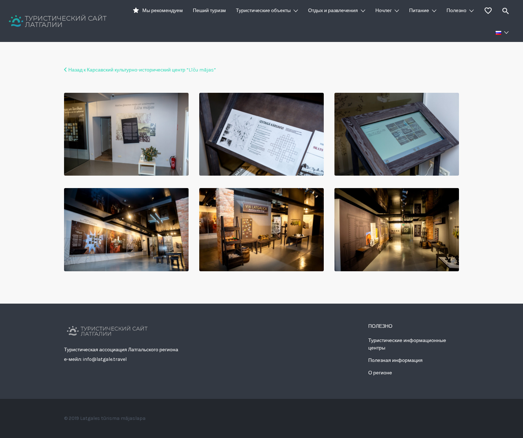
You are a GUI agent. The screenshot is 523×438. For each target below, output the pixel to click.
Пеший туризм (209, 10)
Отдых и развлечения (333, 10)
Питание (419, 10)
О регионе (380, 373)
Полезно (456, 10)
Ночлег (383, 10)
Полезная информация (395, 360)
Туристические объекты (263, 10)
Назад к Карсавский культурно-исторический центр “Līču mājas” (142, 70)
